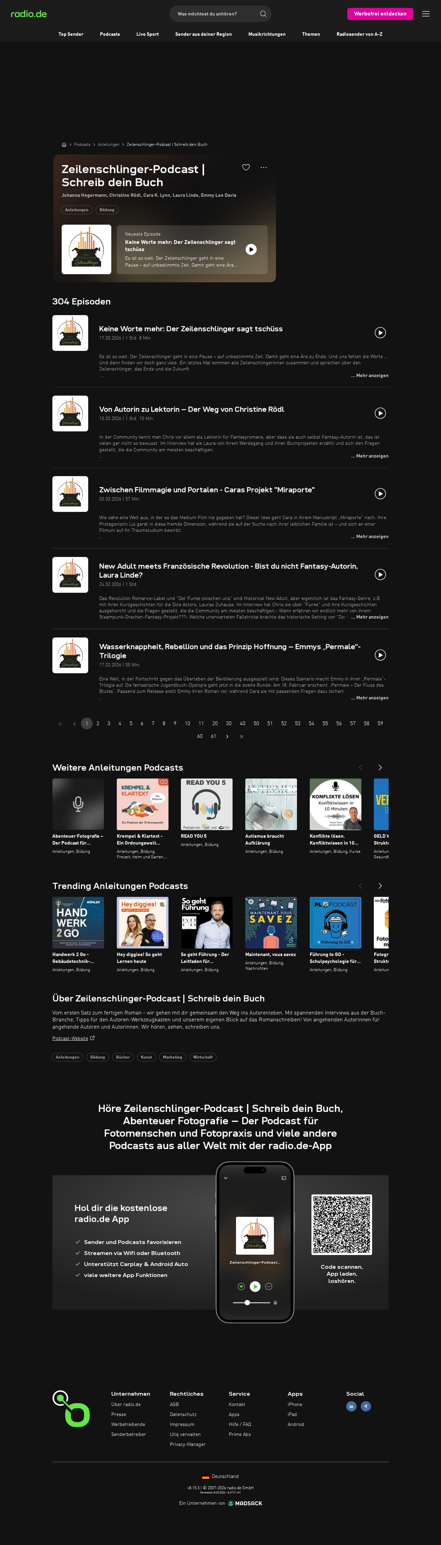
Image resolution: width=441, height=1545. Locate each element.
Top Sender (71, 34)
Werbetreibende (128, 1424)
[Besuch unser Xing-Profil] (366, 1406)
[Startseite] (64, 144)
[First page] (60, 723)
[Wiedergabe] (251, 249)
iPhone (295, 1404)
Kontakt (237, 1404)
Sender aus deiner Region (203, 34)
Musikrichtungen (267, 34)
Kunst (146, 1057)
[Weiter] (380, 765)
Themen (311, 34)
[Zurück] (360, 765)
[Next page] (227, 736)
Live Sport (147, 34)
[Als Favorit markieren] (246, 167)
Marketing (172, 1057)
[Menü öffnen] (426, 14)
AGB (174, 1404)
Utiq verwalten (185, 1434)
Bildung (107, 210)
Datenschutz (183, 1414)
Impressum (182, 1424)
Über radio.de (126, 1404)
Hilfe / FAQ (240, 1424)
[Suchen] (263, 14)
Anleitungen (77, 210)
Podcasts (110, 34)
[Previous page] (74, 723)
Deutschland (225, 1476)
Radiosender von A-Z (359, 34)
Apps (234, 1414)
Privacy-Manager (188, 1444)
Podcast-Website (70, 1038)
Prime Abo (240, 1434)
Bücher (123, 1057)
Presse (118, 1414)
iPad (292, 1414)
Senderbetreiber (128, 1434)
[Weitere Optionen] (264, 167)
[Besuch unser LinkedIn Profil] (351, 1406)
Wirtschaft (203, 1057)
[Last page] (241, 736)
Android (296, 1424)
